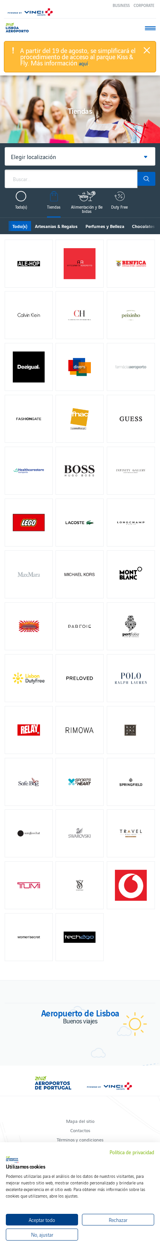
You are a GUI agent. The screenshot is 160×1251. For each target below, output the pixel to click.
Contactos (80, 1130)
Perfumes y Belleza (104, 226)
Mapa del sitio (80, 1120)
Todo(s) (19, 226)
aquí (83, 63)
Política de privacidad (132, 1152)
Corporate (144, 5)
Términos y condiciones (80, 1139)
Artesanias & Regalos (56, 226)
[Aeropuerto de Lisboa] (19, 28)
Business (121, 5)
